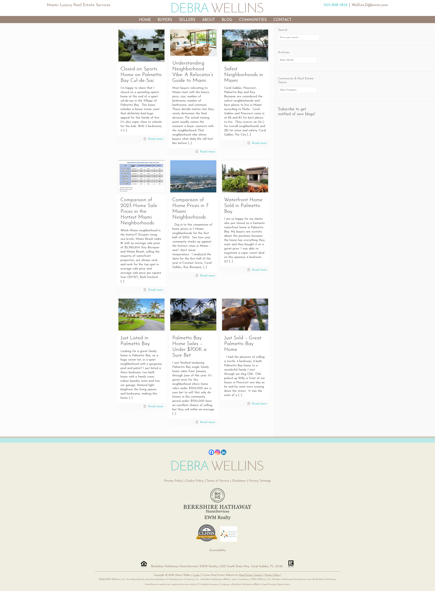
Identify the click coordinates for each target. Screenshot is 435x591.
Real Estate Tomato (250, 575)
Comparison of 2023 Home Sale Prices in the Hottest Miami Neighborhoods (138, 211)
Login (196, 575)
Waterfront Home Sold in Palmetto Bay (243, 205)
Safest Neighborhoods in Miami (243, 74)
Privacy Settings (260, 480)
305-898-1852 (335, 5)
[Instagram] (217, 452)
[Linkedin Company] (223, 452)
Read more (155, 139)
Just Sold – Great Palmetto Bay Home (243, 343)
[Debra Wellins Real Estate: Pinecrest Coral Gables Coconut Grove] (217, 7)
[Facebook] (211, 452)
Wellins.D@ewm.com (370, 5)
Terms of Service (217, 480)
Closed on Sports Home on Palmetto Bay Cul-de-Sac (141, 74)
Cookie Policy (194, 480)
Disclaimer (239, 480)
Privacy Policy (173, 480)
